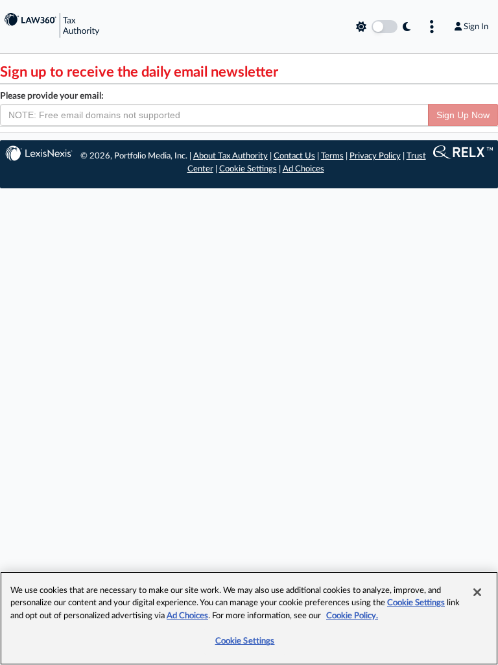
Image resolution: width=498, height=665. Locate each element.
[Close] (477, 592)
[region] (249, 618)
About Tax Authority (230, 156)
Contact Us (294, 156)
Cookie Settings (248, 169)
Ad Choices (303, 169)
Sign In (476, 27)
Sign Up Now (463, 115)
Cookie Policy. (352, 616)
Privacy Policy (375, 156)
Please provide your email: (52, 96)
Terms (332, 156)
